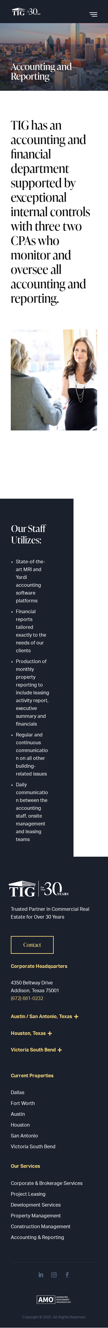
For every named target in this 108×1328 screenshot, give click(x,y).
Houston (20, 1125)
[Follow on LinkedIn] (40, 1274)
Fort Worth (23, 1103)
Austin (18, 1114)
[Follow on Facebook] (67, 1274)
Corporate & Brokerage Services (46, 1183)
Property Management (36, 1215)
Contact (32, 944)
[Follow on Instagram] (54, 1274)
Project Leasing (28, 1194)
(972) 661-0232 (27, 998)
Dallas (17, 1092)
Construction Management (40, 1226)
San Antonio (24, 1136)
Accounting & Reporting (37, 1237)
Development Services (36, 1205)
